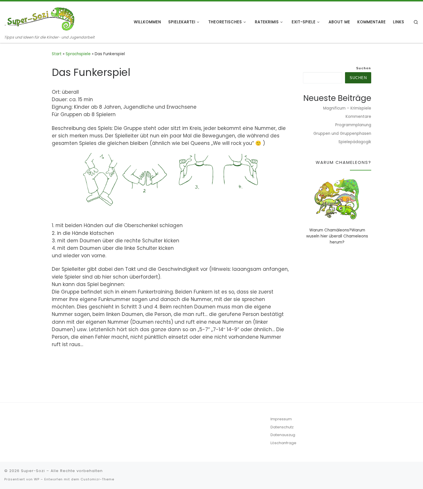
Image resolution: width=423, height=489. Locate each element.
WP (36, 479)
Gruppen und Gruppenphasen (342, 133)
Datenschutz (282, 427)
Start (57, 54)
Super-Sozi (33, 470)
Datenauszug (282, 434)
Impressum (281, 419)
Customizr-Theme (97, 479)
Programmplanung (353, 125)
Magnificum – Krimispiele (347, 108)
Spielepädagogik (354, 142)
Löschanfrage (283, 442)
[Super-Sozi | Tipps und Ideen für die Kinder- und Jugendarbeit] (40, 18)
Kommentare (358, 116)
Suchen (363, 68)
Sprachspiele (78, 54)
